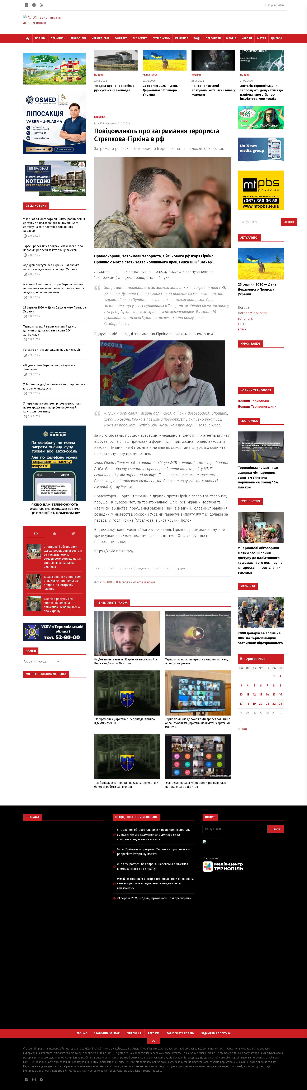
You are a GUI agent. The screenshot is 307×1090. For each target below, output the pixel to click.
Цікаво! (276, 38)
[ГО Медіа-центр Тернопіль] (243, 864)
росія (158, 568)
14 (267, 694)
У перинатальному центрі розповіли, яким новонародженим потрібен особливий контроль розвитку (52, 407)
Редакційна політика (216, 1033)
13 (260, 694)
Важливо (99, 117)
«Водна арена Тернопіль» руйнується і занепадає (49, 367)
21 (267, 704)
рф (168, 568)
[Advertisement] (63, 854)
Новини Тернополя (253, 401)
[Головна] (27, 38)
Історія (231, 38)
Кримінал (181, 38)
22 (274, 704)
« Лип (242, 729)
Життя (261, 38)
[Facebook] (26, 5)
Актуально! (150, 74)
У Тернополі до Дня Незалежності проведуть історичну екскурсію (54, 386)
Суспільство (161, 38)
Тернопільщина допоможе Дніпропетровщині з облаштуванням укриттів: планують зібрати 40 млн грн (197, 723)
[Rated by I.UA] (243, 843)
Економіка (140, 38)
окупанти (143, 568)
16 (280, 694)
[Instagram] (34, 5)
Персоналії (213, 38)
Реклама (154, 1033)
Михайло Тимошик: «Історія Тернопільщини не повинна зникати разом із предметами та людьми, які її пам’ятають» (53, 288)
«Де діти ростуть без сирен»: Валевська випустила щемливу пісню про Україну (51, 267)
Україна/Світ (100, 38)
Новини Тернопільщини (257, 406)
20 (261, 704)
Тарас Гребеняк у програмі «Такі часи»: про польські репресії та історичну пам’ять (53, 248)
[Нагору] (153, 1041)
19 (254, 704)
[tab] (36, 533)
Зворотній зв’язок (107, 1033)
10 (241, 694)
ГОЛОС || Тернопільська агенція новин (131, 582)
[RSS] (41, 5)
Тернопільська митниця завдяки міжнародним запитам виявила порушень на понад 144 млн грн (258, 477)
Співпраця (134, 1033)
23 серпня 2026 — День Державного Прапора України (54, 309)
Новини (40, 38)
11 (247, 694)
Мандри (247, 38)
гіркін (111, 568)
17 (241, 704)
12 (254, 694)
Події (197, 38)
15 (274, 694)
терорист (181, 568)
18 (247, 704)
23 (280, 704)
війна (99, 568)
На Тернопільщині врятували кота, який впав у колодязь (213, 90)
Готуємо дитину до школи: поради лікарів (52, 350)
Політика (120, 38)
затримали (126, 568)
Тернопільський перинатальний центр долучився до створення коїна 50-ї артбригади (49, 330)
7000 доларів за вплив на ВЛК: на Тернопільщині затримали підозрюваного (260, 638)
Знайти (289, 222)
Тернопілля (79, 38)
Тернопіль (58, 38)
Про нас (81, 1033)
